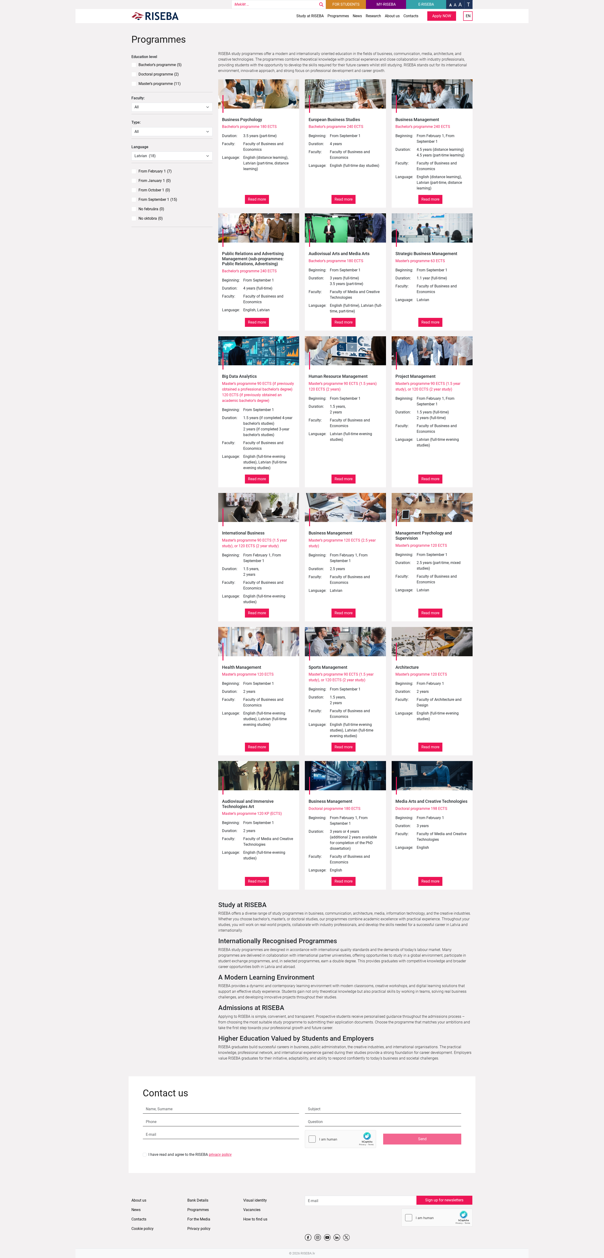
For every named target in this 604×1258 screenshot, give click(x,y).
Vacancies (251, 1210)
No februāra (151, 209)
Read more (257, 199)
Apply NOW (441, 16)
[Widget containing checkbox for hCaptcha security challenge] (340, 1139)
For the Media (198, 1219)
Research (373, 16)
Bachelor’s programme (160, 65)
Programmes (338, 16)
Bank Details (197, 1200)
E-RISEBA (426, 4)
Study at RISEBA (310, 16)
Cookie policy (142, 1228)
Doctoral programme (158, 74)
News (357, 16)
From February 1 (155, 171)
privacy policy (220, 1154)
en (468, 16)
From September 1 (157, 200)
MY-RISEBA (386, 4)
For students (346, 4)
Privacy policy (198, 1228)
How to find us (255, 1219)
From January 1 (154, 181)
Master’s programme (159, 84)
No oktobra (150, 218)
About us (392, 16)
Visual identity (255, 1200)
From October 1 (154, 190)
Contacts (410, 16)
